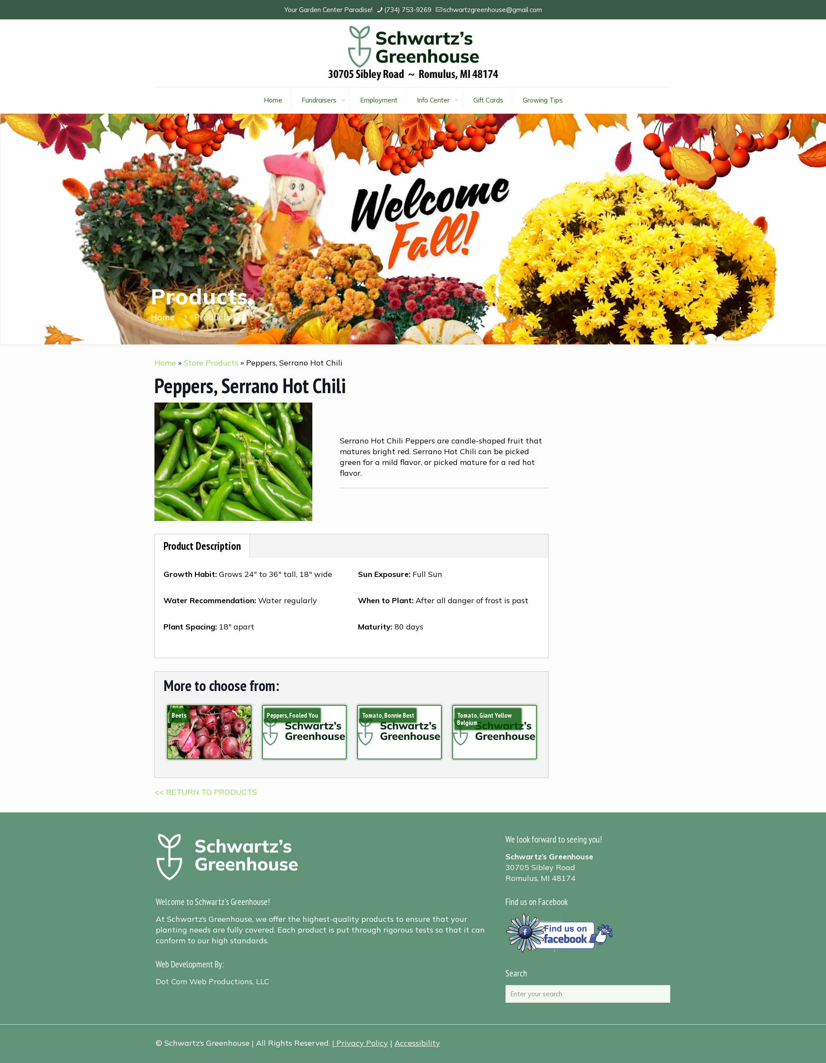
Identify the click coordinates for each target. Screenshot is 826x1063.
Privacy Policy (362, 1043)
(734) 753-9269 (407, 10)
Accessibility (417, 1043)
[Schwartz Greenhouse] (413, 53)
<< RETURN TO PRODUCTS (205, 792)
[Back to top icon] (785, 1045)
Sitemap (240, 964)
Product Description (202, 546)
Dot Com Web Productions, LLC (212, 981)
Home (163, 317)
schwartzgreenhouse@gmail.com (492, 10)
